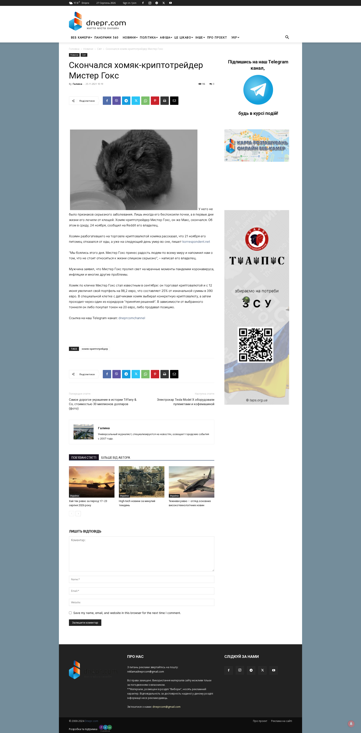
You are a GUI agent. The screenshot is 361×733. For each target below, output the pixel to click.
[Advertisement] (210, 21)
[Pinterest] (155, 100)
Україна (74, 495)
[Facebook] (143, 3)
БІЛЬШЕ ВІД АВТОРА (115, 457)
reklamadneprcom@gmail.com (145, 671)
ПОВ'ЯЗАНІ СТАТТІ (83, 457)
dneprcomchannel (131, 318)
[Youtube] (170, 3)
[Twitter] (163, 3)
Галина (77, 83)
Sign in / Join (129, 2)
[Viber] (116, 100)
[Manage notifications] (351, 723)
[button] (287, 38)
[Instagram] (150, 3)
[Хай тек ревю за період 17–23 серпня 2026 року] (91, 482)
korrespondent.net (196, 242)
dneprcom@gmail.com (166, 707)
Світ (99, 49)
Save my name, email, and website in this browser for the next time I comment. (127, 613)
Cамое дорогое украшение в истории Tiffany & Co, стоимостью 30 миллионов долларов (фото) (102, 404)
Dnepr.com (91, 721)
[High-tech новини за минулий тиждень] (141, 482)
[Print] (164, 100)
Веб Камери (80, 37)
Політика (148, 37)
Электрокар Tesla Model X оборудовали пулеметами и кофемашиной (185, 402)
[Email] (174, 100)
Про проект (217, 37)
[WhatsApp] (145, 100)
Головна (74, 49)
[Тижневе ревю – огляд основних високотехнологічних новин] (191, 482)
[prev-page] (71, 513)
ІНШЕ (199, 37)
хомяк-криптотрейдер (95, 348)
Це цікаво (182, 37)
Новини (129, 37)
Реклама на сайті (281, 721)
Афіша (165, 37)
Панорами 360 (106, 37)
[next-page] (78, 513)
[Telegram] (157, 3)
